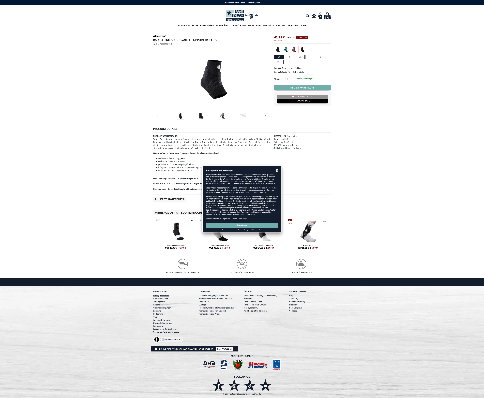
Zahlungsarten (159, 302)
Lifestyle (268, 25)
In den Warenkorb (302, 87)
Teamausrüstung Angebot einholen (213, 295)
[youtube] (265, 385)
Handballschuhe (187, 25)
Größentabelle (298, 72)
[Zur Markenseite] (159, 36)
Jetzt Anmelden (224, 349)
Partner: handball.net (253, 302)
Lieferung (157, 311)
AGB (155, 317)
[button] (307, 15)
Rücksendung (158, 314)
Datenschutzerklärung (162, 323)
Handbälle (222, 25)
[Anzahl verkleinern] (283, 79)
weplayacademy (251, 308)
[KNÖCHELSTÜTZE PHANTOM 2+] (264, 233)
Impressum (158, 326)
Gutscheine (158, 305)
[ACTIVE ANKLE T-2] (308, 233)
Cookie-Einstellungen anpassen (166, 332)
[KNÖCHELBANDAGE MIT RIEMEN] (175, 233)
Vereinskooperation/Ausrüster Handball (215, 299)
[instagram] (234, 385)
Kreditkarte (293, 305)
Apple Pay (293, 299)
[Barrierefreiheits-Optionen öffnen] (156, 339)
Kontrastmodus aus (173, 339)
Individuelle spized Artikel (209, 314)
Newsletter (248, 299)
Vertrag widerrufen (161, 295)
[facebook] (218, 385)
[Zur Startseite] (242, 15)
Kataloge (202, 305)
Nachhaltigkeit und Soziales (255, 311)
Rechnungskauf (295, 308)
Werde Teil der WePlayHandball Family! (260, 295)
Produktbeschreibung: (165, 136)
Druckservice (204, 302)
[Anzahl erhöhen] (291, 79)
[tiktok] (250, 385)
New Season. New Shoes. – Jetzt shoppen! (242, 3)
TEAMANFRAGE (302, 101)
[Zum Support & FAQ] (314, 15)
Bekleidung (207, 25)
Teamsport (293, 25)
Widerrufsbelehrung (161, 320)
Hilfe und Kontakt (160, 299)
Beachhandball (252, 25)
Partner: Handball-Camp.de (255, 305)
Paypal (292, 295)
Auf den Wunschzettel (303, 97)
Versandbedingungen (162, 308)
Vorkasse (293, 311)
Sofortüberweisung (297, 302)
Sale (304, 25)
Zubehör (235, 25)
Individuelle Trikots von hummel (212, 311)
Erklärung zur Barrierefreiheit (165, 329)
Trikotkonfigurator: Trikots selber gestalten (216, 308)
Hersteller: (280, 136)
